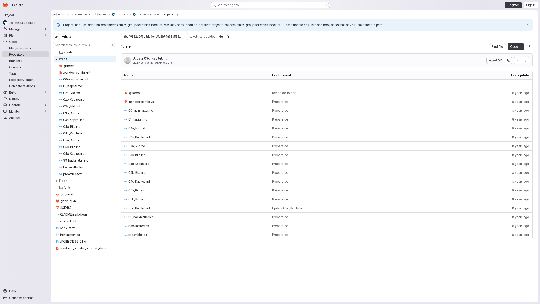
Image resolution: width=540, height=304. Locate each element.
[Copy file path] (227, 36)
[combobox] (84, 45)
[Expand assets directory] (56, 52)
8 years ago (520, 93)
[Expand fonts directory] (56, 187)
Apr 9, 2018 (165, 62)
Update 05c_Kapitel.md (150, 58)
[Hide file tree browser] (56, 36)
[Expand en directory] (56, 180)
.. (125, 84)
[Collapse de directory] (56, 59)
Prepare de (280, 101)
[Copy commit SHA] (508, 60)
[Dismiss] (527, 24)
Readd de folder (284, 93)
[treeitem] (85, 52)
